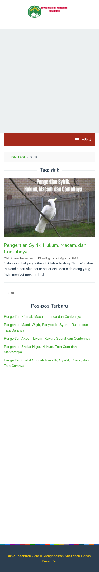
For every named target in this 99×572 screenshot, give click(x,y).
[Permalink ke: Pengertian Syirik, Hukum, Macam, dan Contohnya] (49, 209)
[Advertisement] (49, 81)
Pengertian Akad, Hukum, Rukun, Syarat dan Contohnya (47, 338)
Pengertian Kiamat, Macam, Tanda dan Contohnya (42, 316)
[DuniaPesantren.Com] (49, 11)
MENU (86, 140)
